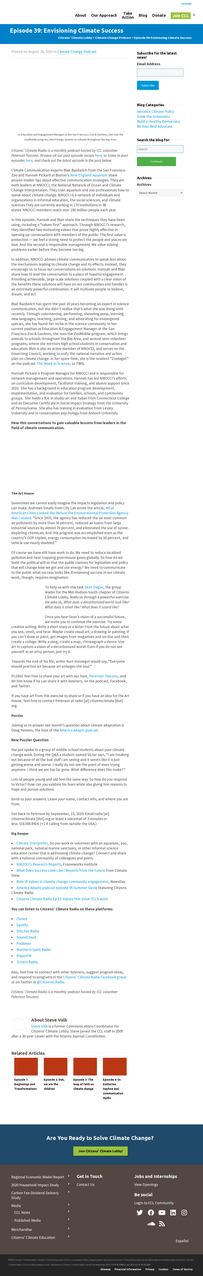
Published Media (27, 1220)
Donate (159, 15)
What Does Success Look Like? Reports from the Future (60, 870)
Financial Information (128, 1269)
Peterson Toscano (103, 676)
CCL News (22, 1212)
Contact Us (85, 1184)
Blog (143, 15)
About (80, 15)
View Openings (146, 1184)
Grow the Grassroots (153, 116)
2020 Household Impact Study (35, 1184)
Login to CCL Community (154, 1202)
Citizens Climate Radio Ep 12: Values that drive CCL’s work (62, 898)
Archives (144, 184)
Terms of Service (182, 1269)
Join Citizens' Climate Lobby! (100, 1151)
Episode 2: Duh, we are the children (54, 1084)
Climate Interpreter (32, 843)
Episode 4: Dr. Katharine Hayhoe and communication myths (113, 1089)
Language (186, 3)
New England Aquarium (89, 175)
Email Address (148, 63)
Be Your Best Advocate (154, 126)
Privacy (150, 1269)
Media (16, 1205)
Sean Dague (93, 587)
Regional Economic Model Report (37, 1177)
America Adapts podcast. (79, 730)
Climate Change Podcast (76, 51)
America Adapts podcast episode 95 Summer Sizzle (56, 887)
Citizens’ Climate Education (33, 1237)
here (98, 155)
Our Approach (104, 15)
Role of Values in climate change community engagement (62, 881)
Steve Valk (39, 1026)
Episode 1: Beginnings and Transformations (25, 1084)
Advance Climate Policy (155, 111)
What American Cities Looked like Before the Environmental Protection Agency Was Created (69, 513)
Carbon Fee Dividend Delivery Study (35, 1195)
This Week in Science (53, 363)
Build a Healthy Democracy (158, 121)
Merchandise (21, 1229)
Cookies (163, 1269)
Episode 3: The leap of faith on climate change (83, 1084)
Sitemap (105, 1269)
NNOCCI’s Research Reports (38, 864)
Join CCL (181, 15)
